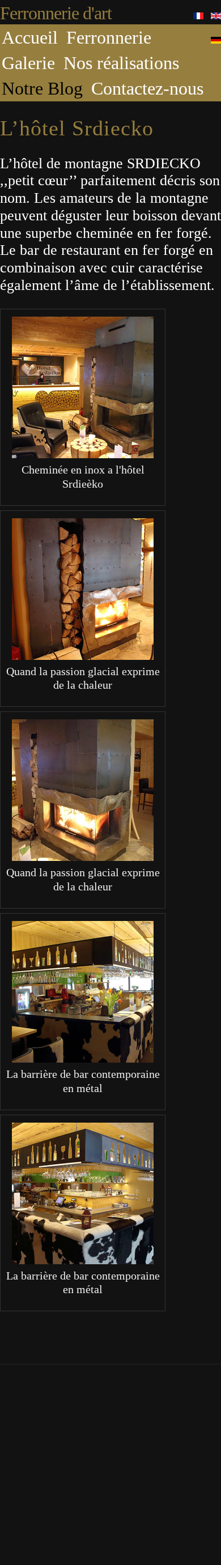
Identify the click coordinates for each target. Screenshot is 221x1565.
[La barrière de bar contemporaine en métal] (83, 1057)
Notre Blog (42, 88)
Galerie (28, 63)
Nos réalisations (121, 63)
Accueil (30, 37)
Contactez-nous (147, 88)
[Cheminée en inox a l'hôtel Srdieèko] (83, 453)
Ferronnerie (108, 37)
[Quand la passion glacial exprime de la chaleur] (83, 654)
